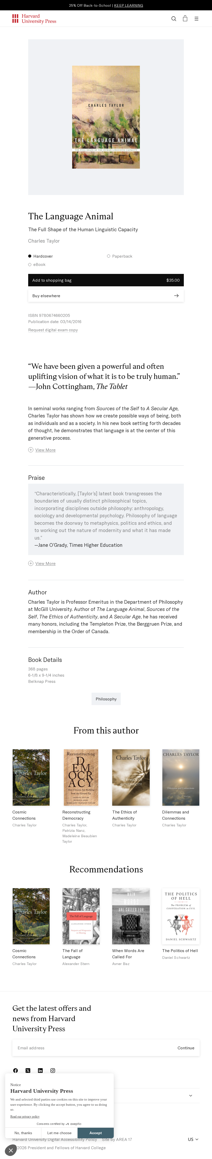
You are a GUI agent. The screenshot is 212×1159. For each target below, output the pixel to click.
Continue (186, 1047)
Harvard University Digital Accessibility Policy (54, 1139)
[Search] (174, 19)
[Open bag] (185, 19)
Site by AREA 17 (117, 1139)
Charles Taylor (44, 241)
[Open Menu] (196, 19)
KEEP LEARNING (128, 5)
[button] (106, 450)
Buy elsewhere (46, 295)
